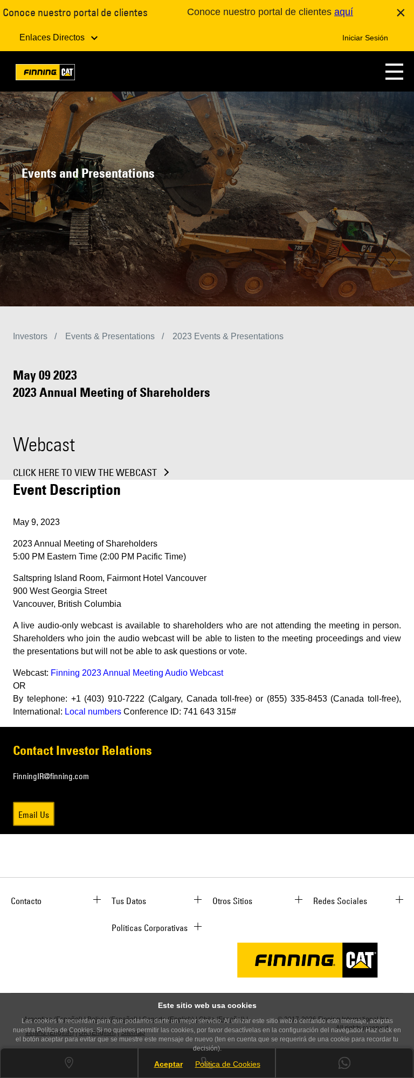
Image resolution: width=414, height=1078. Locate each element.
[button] (394, 71)
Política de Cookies (227, 1064)
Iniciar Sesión (365, 37)
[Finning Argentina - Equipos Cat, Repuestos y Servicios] (45, 74)
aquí (343, 11)
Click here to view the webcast (85, 473)
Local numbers (93, 711)
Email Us (33, 814)
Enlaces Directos (53, 37)
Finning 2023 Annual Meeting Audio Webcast (137, 672)
